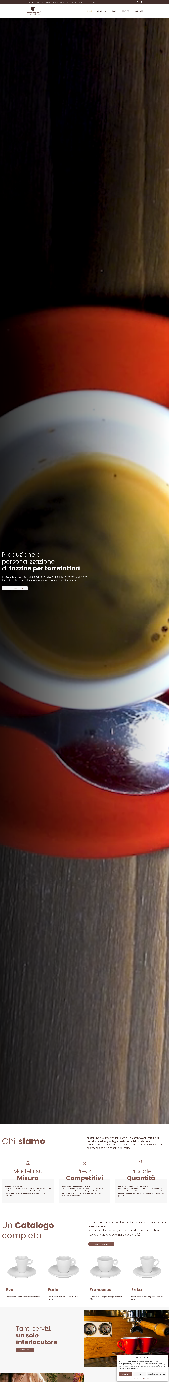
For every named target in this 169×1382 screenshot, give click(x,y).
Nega (139, 1374)
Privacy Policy (146, 1378)
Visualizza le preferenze (156, 1374)
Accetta (125, 1374)
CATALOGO (138, 11)
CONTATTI (125, 11)
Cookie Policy (137, 1378)
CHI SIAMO (101, 11)
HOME (89, 11)
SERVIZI (114, 11)
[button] (165, 1357)
